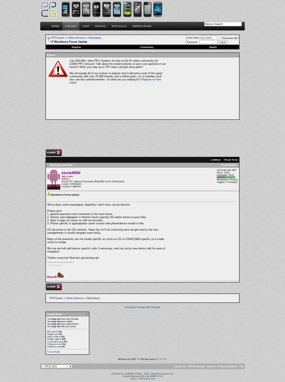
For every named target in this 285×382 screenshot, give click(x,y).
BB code (51, 331)
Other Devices (76, 37)
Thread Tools (230, 160)
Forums (70, 26)
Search (213, 47)
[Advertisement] (202, 88)
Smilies (50, 334)
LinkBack (216, 160)
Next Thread (152, 307)
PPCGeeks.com (196, 366)
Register (76, 47)
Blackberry (95, 37)
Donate (100, 26)
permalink (230, 165)
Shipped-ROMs (141, 26)
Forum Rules (53, 352)
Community (146, 47)
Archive (211, 366)
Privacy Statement (227, 366)
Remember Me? (230, 38)
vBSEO (153, 376)
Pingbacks (52, 344)
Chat (85, 26)
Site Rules (119, 26)
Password (192, 42)
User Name (193, 37)
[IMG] (50, 336)
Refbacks (52, 346)
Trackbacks (53, 341)
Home (55, 26)
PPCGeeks (58, 37)
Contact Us (180, 366)
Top (241, 366)
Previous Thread (135, 307)
